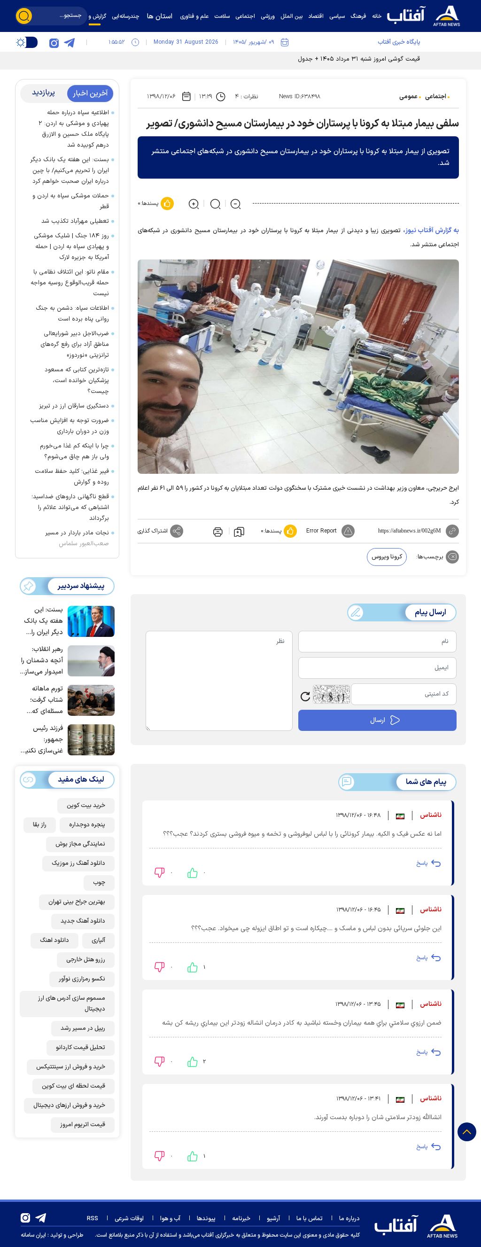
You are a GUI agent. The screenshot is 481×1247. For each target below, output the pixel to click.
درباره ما (349, 1218)
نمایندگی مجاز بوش (80, 844)
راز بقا (40, 825)
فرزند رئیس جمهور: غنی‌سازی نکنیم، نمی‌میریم (41, 740)
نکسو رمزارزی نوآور (82, 979)
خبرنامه (241, 1218)
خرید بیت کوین (86, 805)
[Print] (217, 531)
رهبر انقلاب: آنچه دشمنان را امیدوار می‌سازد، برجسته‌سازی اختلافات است (41, 661)
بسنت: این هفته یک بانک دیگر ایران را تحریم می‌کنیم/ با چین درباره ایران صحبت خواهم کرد (69, 170)
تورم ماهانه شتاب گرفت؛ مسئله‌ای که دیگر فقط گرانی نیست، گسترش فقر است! (43, 700)
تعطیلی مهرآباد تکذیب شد (75, 221)
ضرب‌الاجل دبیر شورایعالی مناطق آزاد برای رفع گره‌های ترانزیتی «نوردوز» (74, 344)
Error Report (321, 531)
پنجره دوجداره (87, 825)
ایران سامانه (33, 1235)
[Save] (239, 531)
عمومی (408, 97)
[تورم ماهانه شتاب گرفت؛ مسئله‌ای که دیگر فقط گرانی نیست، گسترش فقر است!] (89, 699)
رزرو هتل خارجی (85, 960)
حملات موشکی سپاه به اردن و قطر (70, 201)
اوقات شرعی (129, 1218)
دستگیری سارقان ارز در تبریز (74, 406)
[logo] (426, 15)
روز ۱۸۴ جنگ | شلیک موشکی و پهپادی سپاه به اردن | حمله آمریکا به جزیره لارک (71, 246)
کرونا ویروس (387, 557)
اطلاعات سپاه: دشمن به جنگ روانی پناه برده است (72, 314)
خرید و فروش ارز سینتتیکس (70, 1067)
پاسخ (421, 863)
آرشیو (273, 1218)
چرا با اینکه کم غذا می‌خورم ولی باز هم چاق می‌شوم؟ (74, 451)
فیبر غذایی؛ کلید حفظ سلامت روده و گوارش (72, 477)
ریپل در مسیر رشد (83, 1028)
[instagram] (54, 42)
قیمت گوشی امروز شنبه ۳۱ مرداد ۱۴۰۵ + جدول (359, 59)
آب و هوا (170, 1218)
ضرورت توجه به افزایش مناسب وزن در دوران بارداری (69, 426)
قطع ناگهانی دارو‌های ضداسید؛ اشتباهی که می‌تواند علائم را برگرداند (70, 507)
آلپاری (98, 940)
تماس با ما (309, 1218)
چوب (99, 882)
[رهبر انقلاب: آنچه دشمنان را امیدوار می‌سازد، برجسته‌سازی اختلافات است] (89, 660)
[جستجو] (24, 16)
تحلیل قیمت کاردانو (80, 1047)
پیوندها (206, 1218)
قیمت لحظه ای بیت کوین (73, 1086)
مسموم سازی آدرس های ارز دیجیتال (71, 1004)
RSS (92, 1218)
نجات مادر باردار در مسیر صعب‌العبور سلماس (77, 538)
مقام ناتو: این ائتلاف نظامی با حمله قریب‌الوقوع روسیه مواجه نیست (70, 282)
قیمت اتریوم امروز (82, 1124)
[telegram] (69, 42)
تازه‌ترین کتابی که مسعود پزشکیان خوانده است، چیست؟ (77, 380)
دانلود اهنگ (54, 940)
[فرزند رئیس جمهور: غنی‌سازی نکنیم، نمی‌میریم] (89, 739)
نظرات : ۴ (246, 97)
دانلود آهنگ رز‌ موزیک (78, 863)
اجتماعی (435, 97)
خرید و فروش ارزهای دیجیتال (69, 1105)
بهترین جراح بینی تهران (76, 902)
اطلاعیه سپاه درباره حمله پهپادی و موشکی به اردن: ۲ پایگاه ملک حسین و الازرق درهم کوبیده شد (74, 129)
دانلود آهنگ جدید (83, 921)
